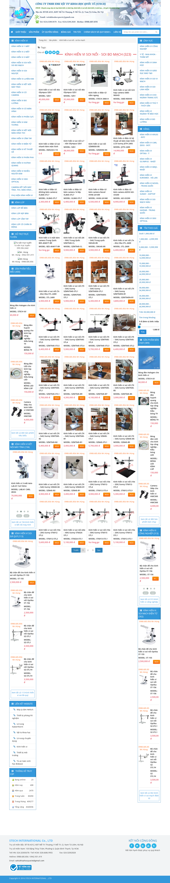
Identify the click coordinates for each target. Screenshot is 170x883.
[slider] (139, 327)
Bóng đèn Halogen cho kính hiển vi (148, 373)
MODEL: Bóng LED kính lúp (28, 386)
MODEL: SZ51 (70, 96)
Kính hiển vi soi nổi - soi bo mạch (21, 63)
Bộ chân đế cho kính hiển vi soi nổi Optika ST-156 (29, 597)
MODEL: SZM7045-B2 (48, 442)
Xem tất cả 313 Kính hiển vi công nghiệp (149, 600)
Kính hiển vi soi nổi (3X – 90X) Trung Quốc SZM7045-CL (74, 240)
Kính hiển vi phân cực (22, 116)
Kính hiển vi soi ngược (19, 72)
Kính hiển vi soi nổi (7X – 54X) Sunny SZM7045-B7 (99, 388)
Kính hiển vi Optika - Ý (146, 152)
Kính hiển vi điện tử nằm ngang (98, 94)
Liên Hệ (117, 32)
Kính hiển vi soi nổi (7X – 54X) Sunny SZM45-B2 (49, 485)
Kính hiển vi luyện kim (22, 79)
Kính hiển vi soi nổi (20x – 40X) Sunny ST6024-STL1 (74, 533)
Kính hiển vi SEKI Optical (19, 180)
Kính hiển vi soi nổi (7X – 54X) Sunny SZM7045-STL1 (49, 388)
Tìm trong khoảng (147, 317)
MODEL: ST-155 (17, 578)
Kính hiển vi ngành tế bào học (149, 112)
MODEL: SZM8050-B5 (98, 150)
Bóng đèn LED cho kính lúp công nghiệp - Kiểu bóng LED (154, 445)
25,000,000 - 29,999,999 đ (144, 280)
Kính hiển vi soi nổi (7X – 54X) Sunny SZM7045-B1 (74, 436)
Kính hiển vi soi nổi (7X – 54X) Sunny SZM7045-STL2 (123, 339)
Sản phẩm (34, 32)
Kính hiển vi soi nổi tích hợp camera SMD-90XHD (124, 93)
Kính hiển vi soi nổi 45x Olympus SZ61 (49, 91)
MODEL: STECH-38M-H (99, 98)
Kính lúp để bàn (19, 208)
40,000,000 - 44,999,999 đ (144, 305)
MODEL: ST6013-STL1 (98, 538)
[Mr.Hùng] (23, 259)
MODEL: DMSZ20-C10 (48, 150)
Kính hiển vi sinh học (148, 63)
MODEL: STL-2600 (121, 246)
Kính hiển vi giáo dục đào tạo (148, 71)
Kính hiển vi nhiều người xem (20, 172)
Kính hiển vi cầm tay (21, 138)
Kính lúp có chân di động (21, 225)
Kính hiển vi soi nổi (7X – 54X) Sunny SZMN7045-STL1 (74, 289)
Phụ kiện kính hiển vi (22, 195)
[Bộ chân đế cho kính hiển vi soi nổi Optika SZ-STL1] (16, 635)
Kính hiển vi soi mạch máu (147, 200)
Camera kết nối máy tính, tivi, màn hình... (22, 188)
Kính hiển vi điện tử (21, 144)
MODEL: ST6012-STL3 (122, 490)
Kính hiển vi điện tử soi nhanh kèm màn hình (49, 145)
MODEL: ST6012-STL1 (122, 538)
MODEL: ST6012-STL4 (98, 490)
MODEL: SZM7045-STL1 (49, 394)
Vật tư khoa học (23, 732)
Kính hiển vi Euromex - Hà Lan (149, 176)
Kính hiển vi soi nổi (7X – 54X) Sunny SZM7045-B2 (49, 436)
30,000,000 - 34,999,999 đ (144, 289)
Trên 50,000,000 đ (147, 312)
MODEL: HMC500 (27, 414)
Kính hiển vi (22, 746)
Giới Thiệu (21, 32)
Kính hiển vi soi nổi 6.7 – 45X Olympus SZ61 (74, 142)
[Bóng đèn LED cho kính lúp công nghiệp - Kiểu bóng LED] (16, 373)
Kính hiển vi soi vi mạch (149, 80)
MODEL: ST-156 (27, 607)
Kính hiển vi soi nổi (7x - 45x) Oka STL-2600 (123, 241)
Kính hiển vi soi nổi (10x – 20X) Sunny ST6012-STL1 (124, 533)
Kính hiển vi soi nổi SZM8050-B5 (97, 145)
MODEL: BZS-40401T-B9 (49, 246)
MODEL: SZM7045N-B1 (123, 297)
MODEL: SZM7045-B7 (98, 394)
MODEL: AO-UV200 (121, 198)
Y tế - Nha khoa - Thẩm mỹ (148, 55)
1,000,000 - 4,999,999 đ (148, 240)
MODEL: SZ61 (45, 96)
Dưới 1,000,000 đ (146, 233)
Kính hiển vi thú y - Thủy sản (149, 104)
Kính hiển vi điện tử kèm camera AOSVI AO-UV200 (123, 192)
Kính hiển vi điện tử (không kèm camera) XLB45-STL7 (48, 192)
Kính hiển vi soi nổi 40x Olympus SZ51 (74, 91)
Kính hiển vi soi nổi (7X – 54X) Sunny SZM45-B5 (123, 437)
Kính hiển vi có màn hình (21, 109)
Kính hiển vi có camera (19, 93)
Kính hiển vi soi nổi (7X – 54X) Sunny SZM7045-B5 (123, 388)
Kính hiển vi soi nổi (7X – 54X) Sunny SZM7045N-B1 (123, 291)
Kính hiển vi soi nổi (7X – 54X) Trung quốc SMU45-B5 (99, 240)
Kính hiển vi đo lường (19, 101)
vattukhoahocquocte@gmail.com (29, 860)
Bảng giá (66, 32)
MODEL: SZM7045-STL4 (74, 345)
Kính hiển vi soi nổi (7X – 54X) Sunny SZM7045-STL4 (74, 339)
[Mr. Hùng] (23, 252)
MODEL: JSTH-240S (121, 147)
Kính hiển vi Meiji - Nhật (149, 168)
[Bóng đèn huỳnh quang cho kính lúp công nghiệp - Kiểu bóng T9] (16, 335)
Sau (99, 550)
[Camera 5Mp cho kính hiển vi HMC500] (16, 411)
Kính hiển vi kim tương (19, 123)
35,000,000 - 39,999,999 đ (144, 297)
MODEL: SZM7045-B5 (122, 394)
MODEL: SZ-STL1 (27, 641)
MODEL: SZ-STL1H (28, 674)
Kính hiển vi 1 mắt (20, 46)
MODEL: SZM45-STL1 (98, 442)
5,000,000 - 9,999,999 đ (148, 248)
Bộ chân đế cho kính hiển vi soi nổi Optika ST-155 (22, 573)
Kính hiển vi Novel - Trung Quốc (149, 184)
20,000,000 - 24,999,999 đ (144, 272)
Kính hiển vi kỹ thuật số (22, 150)
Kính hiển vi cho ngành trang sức (149, 96)
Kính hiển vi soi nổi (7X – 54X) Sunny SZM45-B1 (74, 485)
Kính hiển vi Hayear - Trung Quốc (147, 210)
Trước (76, 550)
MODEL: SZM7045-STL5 (49, 345)
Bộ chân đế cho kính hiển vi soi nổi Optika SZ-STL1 (29, 631)
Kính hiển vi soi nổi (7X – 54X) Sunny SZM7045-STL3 (99, 339)
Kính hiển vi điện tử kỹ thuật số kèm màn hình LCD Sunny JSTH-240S (124, 141)
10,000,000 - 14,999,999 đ (144, 256)
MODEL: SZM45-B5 (121, 442)
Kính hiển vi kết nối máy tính (21, 85)
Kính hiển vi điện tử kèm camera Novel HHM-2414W (98, 192)
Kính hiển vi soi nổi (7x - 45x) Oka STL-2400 (49, 292)
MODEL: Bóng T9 (28, 348)
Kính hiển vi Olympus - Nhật (148, 160)
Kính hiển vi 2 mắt (20, 51)
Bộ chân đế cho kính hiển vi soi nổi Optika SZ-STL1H (29, 664)
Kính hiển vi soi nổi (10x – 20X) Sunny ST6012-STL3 (124, 484)
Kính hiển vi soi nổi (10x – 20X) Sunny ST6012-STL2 (49, 533)
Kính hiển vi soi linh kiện (147, 88)
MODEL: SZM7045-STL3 (99, 345)
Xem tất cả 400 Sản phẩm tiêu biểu (22, 434)
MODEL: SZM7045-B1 (73, 442)
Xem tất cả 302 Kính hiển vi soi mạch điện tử (149, 795)
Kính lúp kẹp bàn (20, 213)
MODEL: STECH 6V (18, 311)
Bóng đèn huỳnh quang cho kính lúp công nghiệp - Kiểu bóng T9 (154, 403)
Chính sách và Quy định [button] (97, 32)
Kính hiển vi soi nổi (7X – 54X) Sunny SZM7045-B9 (74, 388)
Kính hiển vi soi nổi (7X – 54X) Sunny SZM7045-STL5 (49, 339)
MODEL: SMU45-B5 (97, 246)
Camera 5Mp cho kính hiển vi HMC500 (29, 406)
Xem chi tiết (54, 85)
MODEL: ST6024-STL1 (73, 538)
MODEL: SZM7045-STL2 (123, 345)
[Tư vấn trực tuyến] (23, 242)
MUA (57, 100)
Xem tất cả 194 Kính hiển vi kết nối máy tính (23, 523)
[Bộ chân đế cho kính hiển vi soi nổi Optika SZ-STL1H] (16, 668)
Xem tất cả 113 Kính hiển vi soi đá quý (23, 693)
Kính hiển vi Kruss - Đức (149, 135)
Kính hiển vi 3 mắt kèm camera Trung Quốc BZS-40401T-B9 (49, 240)
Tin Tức (77, 32)
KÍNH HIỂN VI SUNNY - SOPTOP (147, 192)
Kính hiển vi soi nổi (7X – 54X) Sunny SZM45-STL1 (99, 436)
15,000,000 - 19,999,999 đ (144, 264)
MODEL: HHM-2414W (98, 198)
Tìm (143, 332)
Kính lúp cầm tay (20, 219)
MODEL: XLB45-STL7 (48, 198)
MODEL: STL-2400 (47, 297)
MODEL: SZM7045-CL (73, 246)
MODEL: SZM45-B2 (47, 490)
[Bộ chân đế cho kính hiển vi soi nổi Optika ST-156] (16, 602)
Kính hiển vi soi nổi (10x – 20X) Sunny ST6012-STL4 (99, 484)
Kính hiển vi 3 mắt (20, 57)
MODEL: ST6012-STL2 (48, 538)
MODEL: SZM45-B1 (72, 490)
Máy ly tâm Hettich (25, 709)
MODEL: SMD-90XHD (122, 98)
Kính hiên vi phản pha (22, 157)
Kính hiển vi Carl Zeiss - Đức (148, 144)
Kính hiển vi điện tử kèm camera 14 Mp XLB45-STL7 (73, 192)
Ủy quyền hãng (50, 32)
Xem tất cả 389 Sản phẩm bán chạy (149, 520)
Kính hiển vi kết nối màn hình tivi (21, 131)
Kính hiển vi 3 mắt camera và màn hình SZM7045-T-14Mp (20, 486)
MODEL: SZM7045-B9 (73, 394)
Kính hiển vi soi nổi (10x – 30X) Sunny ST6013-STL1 (99, 533)
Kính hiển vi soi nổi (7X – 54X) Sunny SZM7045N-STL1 (99, 289)
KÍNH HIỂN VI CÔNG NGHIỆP (149, 47)
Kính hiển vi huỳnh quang (21, 164)
